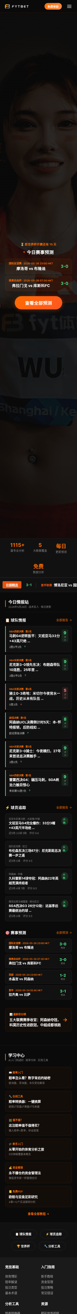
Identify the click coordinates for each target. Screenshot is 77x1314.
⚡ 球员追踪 (54, 1234)
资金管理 (47, 1282)
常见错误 (47, 1293)
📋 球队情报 (23, 1234)
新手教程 (47, 1276)
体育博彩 (11, 1276)
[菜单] (69, 6)
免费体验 (53, 6)
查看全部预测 (38, 303)
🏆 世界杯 (23, 1246)
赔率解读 (11, 1282)
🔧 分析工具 (52, 1246)
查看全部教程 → (38, 1213)
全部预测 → (64, 932)
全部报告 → (64, 620)
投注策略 (47, 1287)
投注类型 (11, 1287)
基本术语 (11, 1293)
